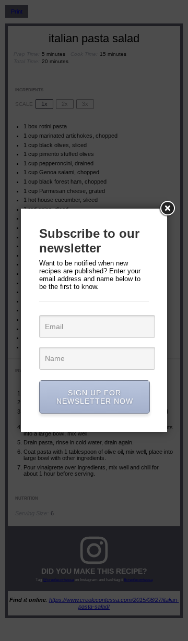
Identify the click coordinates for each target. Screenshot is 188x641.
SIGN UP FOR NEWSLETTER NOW (94, 397)
